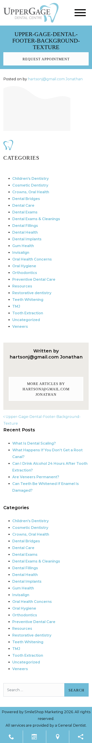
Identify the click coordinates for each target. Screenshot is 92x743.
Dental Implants (27, 239)
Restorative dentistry (31, 293)
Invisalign (20, 252)
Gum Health (23, 246)
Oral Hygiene (24, 266)
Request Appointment (46, 59)
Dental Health (25, 232)
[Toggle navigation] (80, 13)
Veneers (20, 326)
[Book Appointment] (34, 736)
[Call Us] (11, 736)
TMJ (16, 306)
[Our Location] (57, 736)
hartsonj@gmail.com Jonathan (55, 79)
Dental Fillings (25, 226)
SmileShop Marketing (44, 712)
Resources (22, 286)
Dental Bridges (26, 199)
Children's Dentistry (30, 178)
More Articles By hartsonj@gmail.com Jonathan (46, 389)
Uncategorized (26, 320)
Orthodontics (24, 273)
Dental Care (23, 205)
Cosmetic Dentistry (30, 185)
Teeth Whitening (27, 300)
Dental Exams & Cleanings (36, 219)
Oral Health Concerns (32, 259)
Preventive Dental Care (33, 279)
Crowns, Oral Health (30, 192)
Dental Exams (25, 212)
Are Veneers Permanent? (35, 477)
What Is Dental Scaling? (34, 443)
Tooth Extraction (27, 313)
